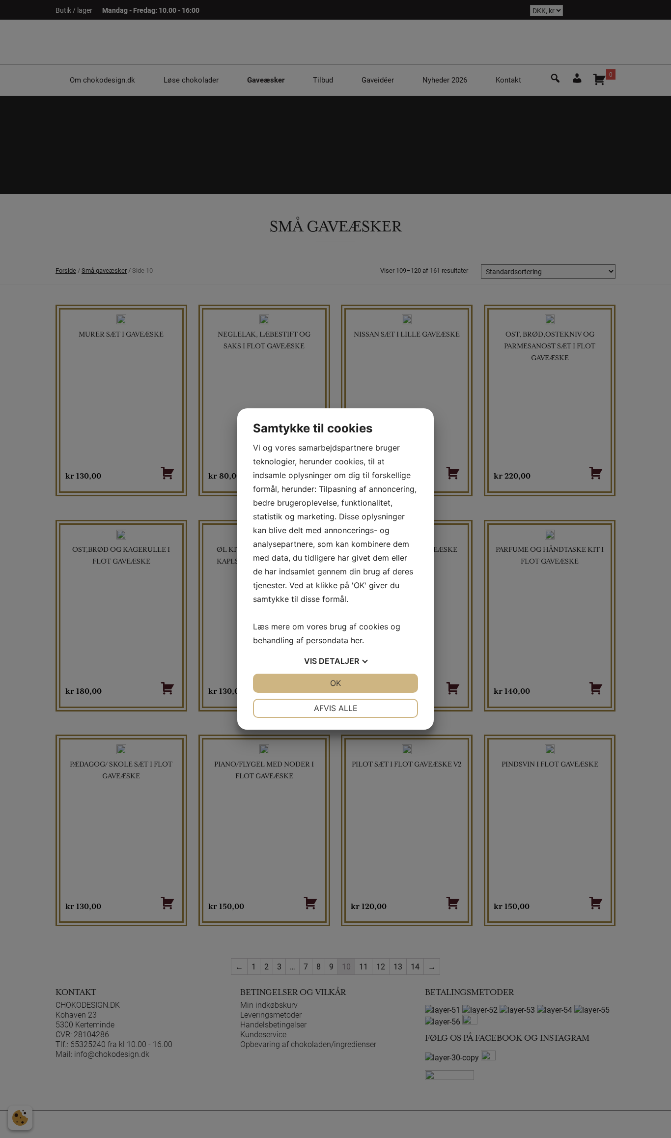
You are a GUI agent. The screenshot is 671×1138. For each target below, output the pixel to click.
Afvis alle (336, 708)
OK (335, 683)
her (356, 640)
